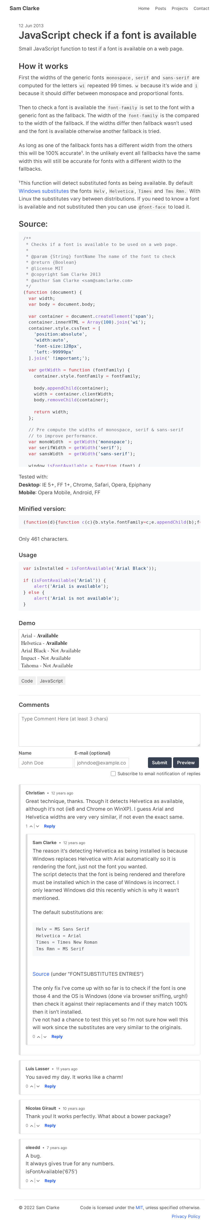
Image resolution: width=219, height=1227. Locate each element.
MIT (139, 1207)
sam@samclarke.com (107, 280)
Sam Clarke (25, 8)
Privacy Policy (186, 1216)
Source (41, 974)
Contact (201, 8)
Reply (49, 826)
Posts (160, 8)
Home (144, 8)
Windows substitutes (44, 191)
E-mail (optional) (93, 753)
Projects (180, 8)
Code (27, 681)
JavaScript (51, 681)
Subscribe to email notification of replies (159, 773)
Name (25, 753)
